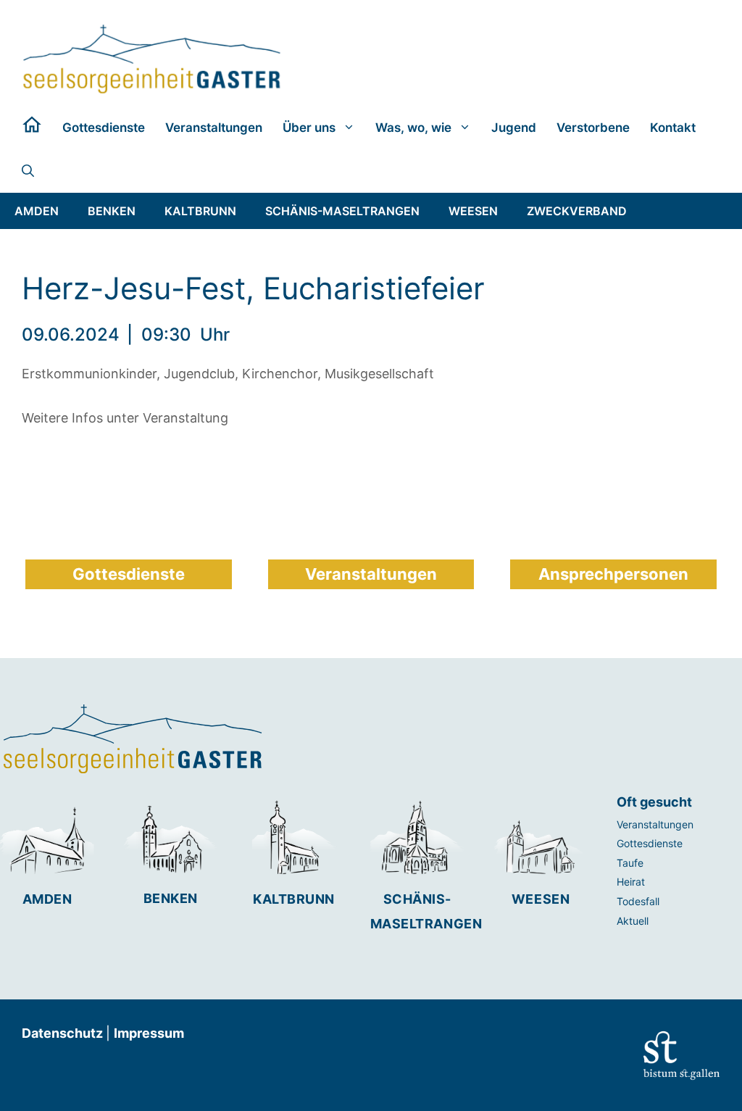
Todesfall (638, 901)
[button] (28, 171)
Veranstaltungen (213, 127)
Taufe (630, 863)
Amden (47, 899)
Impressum (149, 1033)
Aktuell (633, 921)
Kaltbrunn (294, 899)
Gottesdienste (103, 127)
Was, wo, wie (413, 127)
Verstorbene (593, 127)
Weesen (541, 899)
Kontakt (673, 127)
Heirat (631, 881)
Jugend (513, 127)
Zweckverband (577, 211)
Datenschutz (64, 1033)
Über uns (309, 127)
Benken (170, 898)
